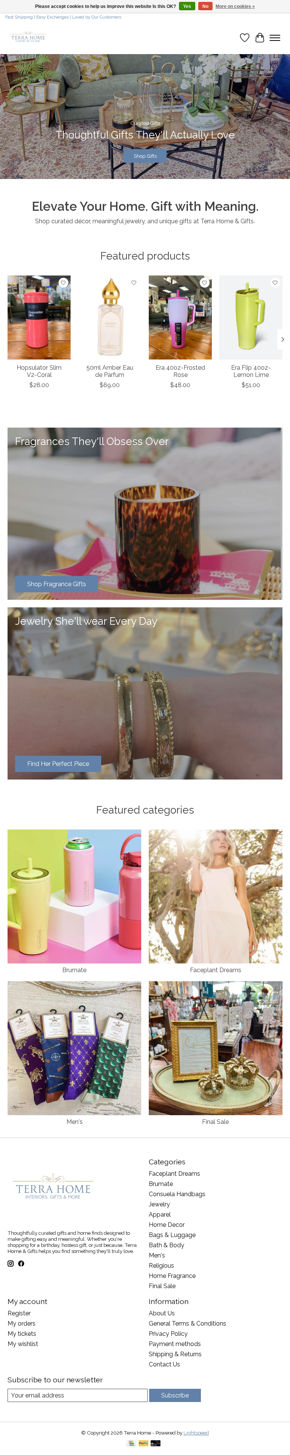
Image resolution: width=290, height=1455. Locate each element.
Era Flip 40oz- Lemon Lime (251, 371)
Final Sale (215, 1121)
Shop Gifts (145, 156)
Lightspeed (196, 1433)
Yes (187, 6)
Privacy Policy (168, 1333)
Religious (161, 1265)
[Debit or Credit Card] (155, 1443)
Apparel (160, 1214)
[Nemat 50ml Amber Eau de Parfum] (109, 317)
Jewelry (159, 1204)
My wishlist (23, 1344)
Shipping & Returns (175, 1354)
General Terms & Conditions (187, 1323)
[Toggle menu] (274, 37)
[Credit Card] (131, 1443)
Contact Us (164, 1364)
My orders (21, 1323)
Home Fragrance (172, 1275)
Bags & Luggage (172, 1235)
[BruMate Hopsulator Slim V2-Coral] (39, 317)
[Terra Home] (28, 37)
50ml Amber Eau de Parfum (109, 371)
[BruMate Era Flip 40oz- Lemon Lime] (250, 317)
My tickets (22, 1333)
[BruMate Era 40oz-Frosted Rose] (180, 317)
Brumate (74, 970)
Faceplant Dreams (215, 970)
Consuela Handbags (177, 1194)
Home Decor (167, 1224)
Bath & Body (166, 1245)
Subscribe (175, 1395)
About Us (162, 1313)
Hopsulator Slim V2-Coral (39, 371)
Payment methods (175, 1344)
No (205, 6)
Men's (74, 1121)
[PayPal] (143, 1443)
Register (19, 1313)
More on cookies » (235, 6)
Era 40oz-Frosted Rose (180, 371)
